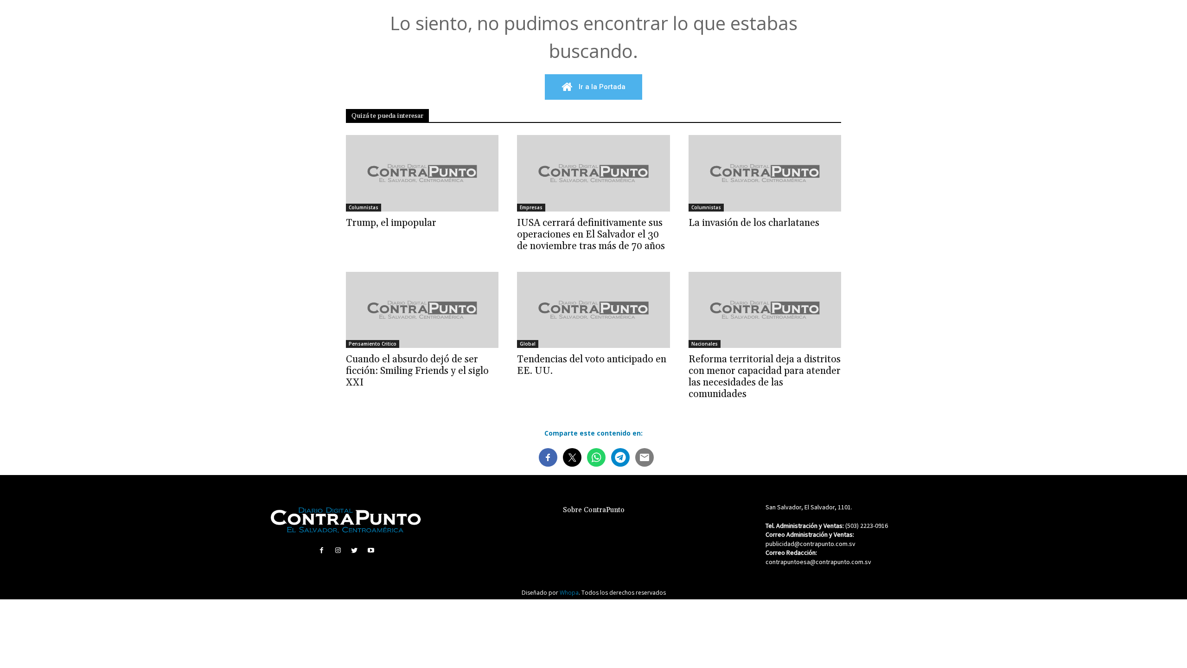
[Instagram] (338, 550)
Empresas (531, 207)
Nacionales (704, 343)
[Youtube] (371, 550)
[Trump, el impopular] (422, 173)
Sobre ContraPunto (594, 510)
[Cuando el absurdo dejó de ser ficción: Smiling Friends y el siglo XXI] (422, 310)
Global (528, 343)
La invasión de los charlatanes (754, 223)
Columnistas (363, 207)
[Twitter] (354, 550)
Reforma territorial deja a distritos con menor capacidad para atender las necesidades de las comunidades (765, 376)
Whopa (569, 593)
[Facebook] (321, 550)
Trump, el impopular (391, 223)
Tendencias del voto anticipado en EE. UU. (591, 365)
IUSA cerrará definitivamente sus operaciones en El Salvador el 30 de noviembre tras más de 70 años (591, 234)
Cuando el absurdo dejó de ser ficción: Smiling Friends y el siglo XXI (417, 371)
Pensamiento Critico (372, 343)
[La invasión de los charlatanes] (765, 173)
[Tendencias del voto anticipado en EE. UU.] (593, 310)
